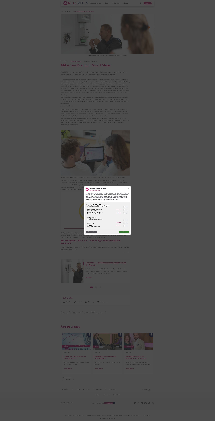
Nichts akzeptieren (91, 232)
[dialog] (107, 210)
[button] (124, 207)
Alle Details (118, 209)
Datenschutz (97, 190)
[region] (107, 216)
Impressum (91, 190)
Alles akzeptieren (124, 232)
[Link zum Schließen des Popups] (128, 188)
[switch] (125, 207)
